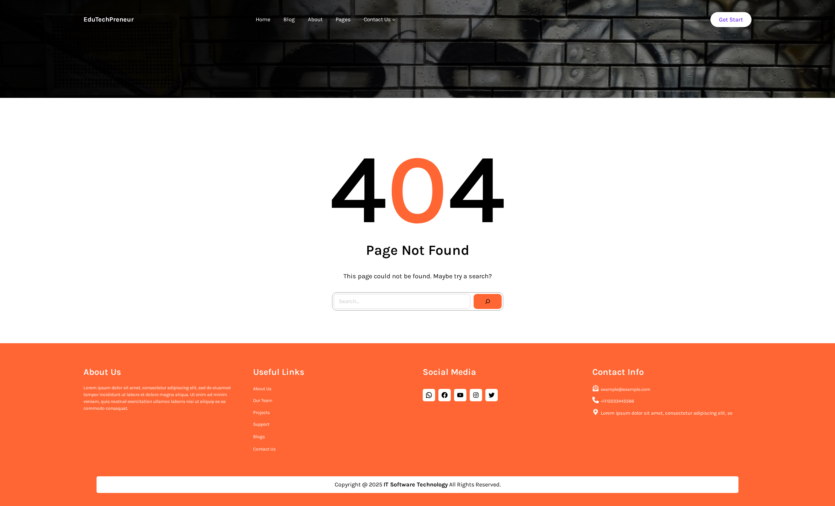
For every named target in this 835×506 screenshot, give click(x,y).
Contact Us (264, 449)
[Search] (488, 301)
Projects (261, 412)
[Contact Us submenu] (393, 19)
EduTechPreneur (109, 19)
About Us (262, 388)
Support (261, 424)
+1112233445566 (617, 401)
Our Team (262, 400)
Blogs (259, 436)
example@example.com (625, 389)
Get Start (731, 19)
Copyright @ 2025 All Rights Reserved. (418, 484)
